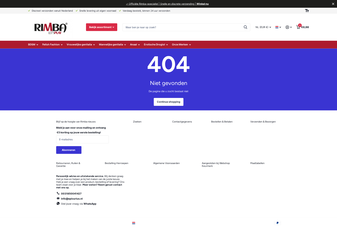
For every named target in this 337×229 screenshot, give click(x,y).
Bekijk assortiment (100, 27)
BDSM (31, 44)
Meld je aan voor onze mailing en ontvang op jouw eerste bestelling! (81, 130)
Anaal (133, 44)
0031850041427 (71, 193)
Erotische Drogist (154, 44)
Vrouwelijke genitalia (79, 44)
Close (333, 4)
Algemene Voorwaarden (166, 163)
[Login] (288, 27)
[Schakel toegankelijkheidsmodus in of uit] (307, 10)
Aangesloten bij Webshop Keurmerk (216, 165)
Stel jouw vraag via (78, 203)
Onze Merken (180, 44)
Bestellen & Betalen (222, 121)
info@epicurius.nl (72, 198)
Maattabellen (257, 163)
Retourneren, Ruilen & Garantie (68, 165)
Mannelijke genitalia (111, 44)
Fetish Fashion (51, 44)
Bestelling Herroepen (116, 163)
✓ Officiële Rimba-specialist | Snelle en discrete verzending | (167, 3)
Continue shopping (168, 101)
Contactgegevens (182, 121)
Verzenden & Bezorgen (263, 121)
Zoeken (245, 27)
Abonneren (69, 149)
